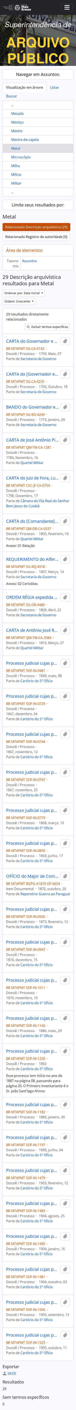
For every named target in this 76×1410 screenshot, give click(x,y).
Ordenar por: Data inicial (22, 293)
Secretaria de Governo (38, 358)
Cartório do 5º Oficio (36, 681)
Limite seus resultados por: (38, 205)
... (12, 104)
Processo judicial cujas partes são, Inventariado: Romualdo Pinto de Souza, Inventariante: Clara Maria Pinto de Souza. (32, 909)
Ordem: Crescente (17, 301)
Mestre (16, 131)
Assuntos (29, 260)
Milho (15, 165)
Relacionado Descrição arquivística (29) (36, 227)
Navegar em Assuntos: (38, 74)
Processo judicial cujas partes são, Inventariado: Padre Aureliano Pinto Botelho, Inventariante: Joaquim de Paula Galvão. (32, 1137)
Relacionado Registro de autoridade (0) (36, 236)
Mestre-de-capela (25, 139)
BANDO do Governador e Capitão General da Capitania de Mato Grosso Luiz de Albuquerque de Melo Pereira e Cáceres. (32, 407)
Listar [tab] (54, 87)
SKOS (12, 1373)
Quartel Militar (31, 462)
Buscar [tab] (11, 96)
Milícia (16, 174)
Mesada (17, 113)
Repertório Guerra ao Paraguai (45, 894)
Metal (15, 148)
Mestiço (17, 122)
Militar (16, 183)
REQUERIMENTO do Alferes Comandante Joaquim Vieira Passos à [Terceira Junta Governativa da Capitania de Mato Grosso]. (32, 559)
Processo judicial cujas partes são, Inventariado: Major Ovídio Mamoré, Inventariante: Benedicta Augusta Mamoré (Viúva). (32, 1170)
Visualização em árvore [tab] (24, 87)
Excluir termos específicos (49, 327)
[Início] (19, 7)
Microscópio (21, 157)
